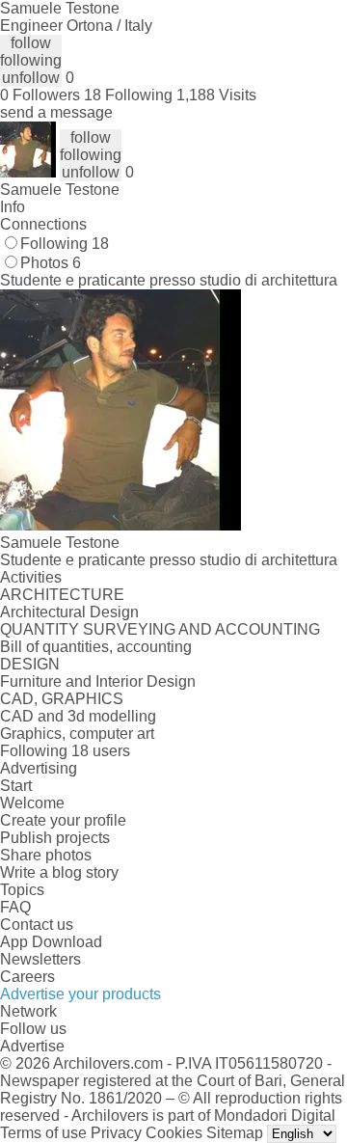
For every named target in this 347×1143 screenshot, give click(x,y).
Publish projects (55, 838)
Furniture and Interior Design (98, 681)
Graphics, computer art (77, 733)
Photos (50, 263)
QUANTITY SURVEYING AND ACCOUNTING (160, 629)
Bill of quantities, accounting (96, 647)
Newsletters (40, 959)
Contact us (36, 924)
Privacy (116, 1133)
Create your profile (63, 820)
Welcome (32, 803)
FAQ (15, 907)
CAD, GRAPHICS (61, 699)
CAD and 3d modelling (78, 716)
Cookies (174, 1133)
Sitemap (234, 1133)
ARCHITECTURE (62, 594)
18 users (100, 751)
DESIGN (30, 664)
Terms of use (43, 1133)
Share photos (46, 855)
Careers (27, 976)
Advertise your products (80, 994)
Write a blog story (59, 872)
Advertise (32, 1046)
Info (12, 207)
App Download (51, 942)
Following (64, 243)
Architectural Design (69, 612)
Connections (43, 224)
